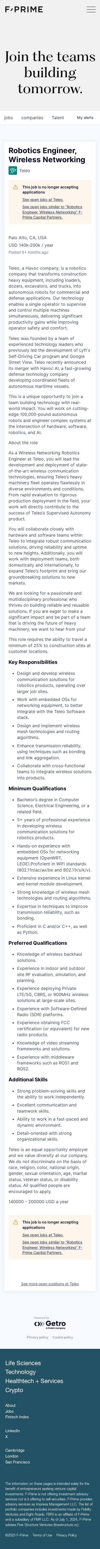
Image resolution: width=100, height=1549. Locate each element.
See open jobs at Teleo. (42, 199)
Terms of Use (42, 1536)
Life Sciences (23, 1364)
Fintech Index (17, 1417)
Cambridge (15, 1451)
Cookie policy (63, 1337)
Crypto (14, 1391)
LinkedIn (12, 1431)
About (10, 1406)
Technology (20, 1373)
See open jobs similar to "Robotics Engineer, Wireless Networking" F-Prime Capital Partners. (52, 211)
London (11, 1457)
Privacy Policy (67, 1536)
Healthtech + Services (34, 1382)
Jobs (9, 1412)
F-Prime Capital (24, 9)
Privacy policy (37, 1337)
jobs (8, 117)
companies (32, 117)
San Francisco (17, 1463)
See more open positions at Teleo (50, 1283)
